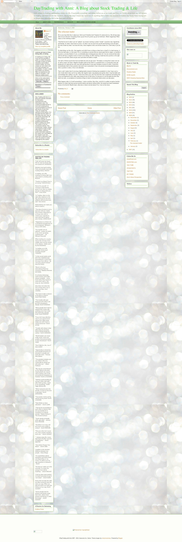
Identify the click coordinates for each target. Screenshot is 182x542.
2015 (130, 97)
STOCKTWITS (131, 168)
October (133, 122)
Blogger (120, 538)
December (133, 117)
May (131, 135)
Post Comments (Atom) (93, 113)
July (131, 130)
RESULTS (70, 22)
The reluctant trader (136, 143)
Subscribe (39, 81)
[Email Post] (72, 88)
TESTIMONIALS (59, 22)
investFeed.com (131, 159)
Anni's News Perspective (134, 177)
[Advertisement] (68, 521)
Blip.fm (129, 66)
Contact (38, 86)
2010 (130, 110)
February (133, 141)
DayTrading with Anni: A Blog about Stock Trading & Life (85, 8)
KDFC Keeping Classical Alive (135, 78)
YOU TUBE (130, 165)
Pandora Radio (131, 72)
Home (37, 22)
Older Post (117, 108)
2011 (130, 107)
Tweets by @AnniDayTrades (135, 44)
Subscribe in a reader (42, 149)
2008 (130, 115)
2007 (130, 149)
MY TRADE (130, 174)
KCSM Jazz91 (131, 75)
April (131, 138)
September (133, 125)
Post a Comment (65, 97)
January (133, 146)
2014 (130, 100)
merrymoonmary (106, 538)
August (132, 128)
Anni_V (48, 31)
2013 (130, 102)
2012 (130, 105)
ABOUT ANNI (46, 22)
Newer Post (62, 108)
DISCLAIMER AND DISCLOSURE (86, 22)
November (133, 120)
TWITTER (130, 171)
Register (45, 81)
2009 (130, 112)
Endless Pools (39, 509)
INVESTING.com (132, 162)
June (132, 133)
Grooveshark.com (132, 69)
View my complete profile (42, 46)
